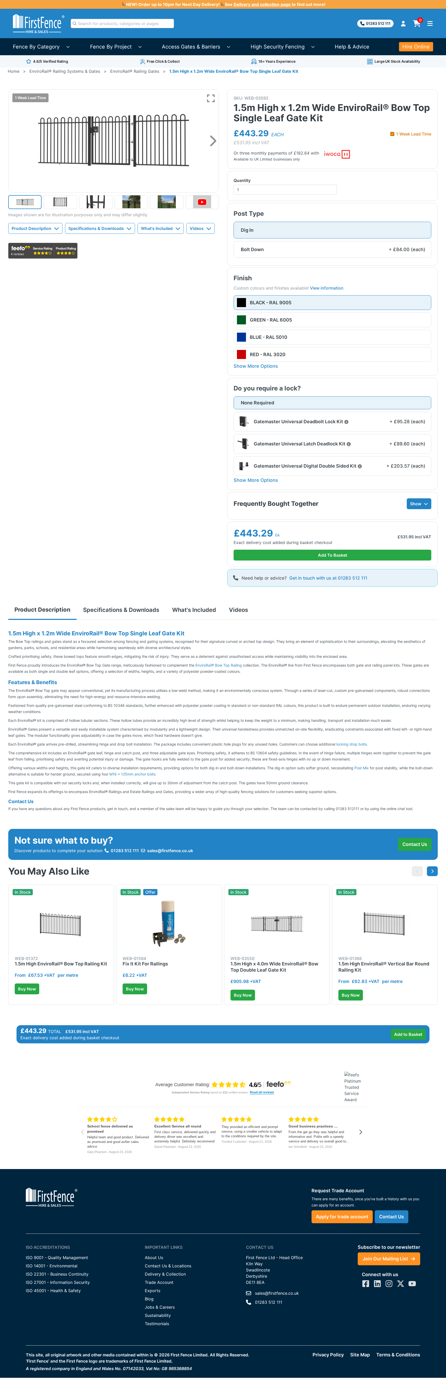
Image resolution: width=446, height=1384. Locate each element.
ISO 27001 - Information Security (58, 1282)
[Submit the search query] (74, 23)
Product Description (31, 228)
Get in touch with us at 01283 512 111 (328, 578)
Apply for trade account (342, 1216)
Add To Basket (332, 555)
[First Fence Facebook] (366, 1283)
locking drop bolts (351, 744)
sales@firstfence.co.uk (170, 850)
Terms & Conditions (398, 1354)
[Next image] (213, 140)
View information (327, 288)
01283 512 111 (378, 23)
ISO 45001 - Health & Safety (53, 1290)
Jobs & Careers (160, 1307)
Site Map (360, 1354)
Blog (149, 1298)
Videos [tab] (238, 609)
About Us (154, 1257)
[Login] (403, 23)
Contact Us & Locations (168, 1265)
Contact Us (414, 844)
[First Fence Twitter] (400, 1283)
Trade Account (159, 1282)
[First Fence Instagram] (389, 1283)
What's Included (157, 228)
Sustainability (158, 1315)
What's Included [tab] (194, 609)
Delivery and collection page (263, 4)
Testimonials (157, 1323)
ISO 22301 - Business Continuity (57, 1274)
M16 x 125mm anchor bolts (132, 774)
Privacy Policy (328, 1354)
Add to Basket (408, 1034)
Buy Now (27, 988)
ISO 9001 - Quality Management (57, 1257)
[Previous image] (417, 871)
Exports (152, 1290)
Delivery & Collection (165, 1274)
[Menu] (430, 23)
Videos (197, 228)
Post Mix (361, 768)
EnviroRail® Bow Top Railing (218, 665)
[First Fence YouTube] (412, 1283)
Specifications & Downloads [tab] (121, 609)
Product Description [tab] (42, 609)
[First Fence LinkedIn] (377, 1283)
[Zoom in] (210, 98)
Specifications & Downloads (96, 228)
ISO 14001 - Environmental (51, 1265)
